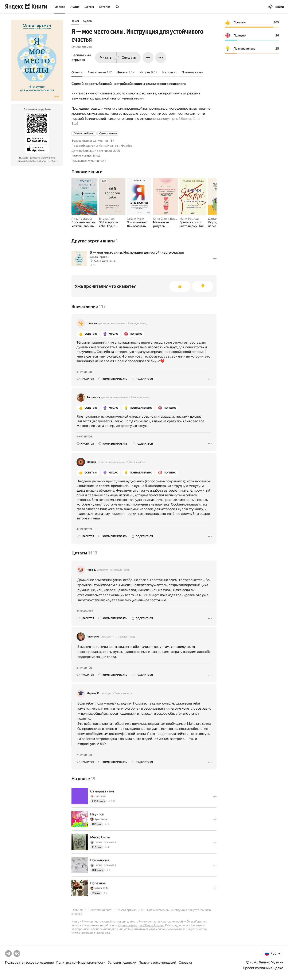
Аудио (74, 6)
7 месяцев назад (123, 693)
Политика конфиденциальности (80, 962)
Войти (279, 6)
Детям (89, 6)
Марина (92, 462)
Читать (106, 57)
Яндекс (277, 968)
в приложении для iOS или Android (141, 925)
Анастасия (93, 636)
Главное (59, 6)
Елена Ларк (107, 218)
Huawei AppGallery (27, 161)
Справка (185, 962)
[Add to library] (215, 258)
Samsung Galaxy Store (42, 157)
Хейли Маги (135, 218)
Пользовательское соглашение (29, 962)
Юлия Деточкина (105, 260)
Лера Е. (91, 569)
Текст (75, 21)
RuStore (23, 157)
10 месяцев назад (124, 636)
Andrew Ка (93, 397)
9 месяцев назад (137, 323)
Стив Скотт (161, 218)
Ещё (74, 124)
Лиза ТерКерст (82, 218)
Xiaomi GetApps (48, 161)
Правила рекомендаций (157, 962)
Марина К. (93, 693)
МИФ (96, 155)
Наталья (92, 323)
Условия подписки (122, 962)
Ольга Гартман (81, 46)
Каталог (104, 6)
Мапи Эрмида (189, 218)
